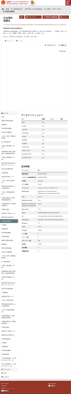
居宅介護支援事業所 (7, 169)
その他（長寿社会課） (7, 300)
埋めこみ (63, 45)
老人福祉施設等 (6, 142)
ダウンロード (32, 17)
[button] (39, 17)
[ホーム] (3, 9)
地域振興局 (4, 229)
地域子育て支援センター (8, 213)
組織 (7, 9)
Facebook (6, 377)
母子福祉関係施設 (6, 128)
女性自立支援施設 (6, 132)
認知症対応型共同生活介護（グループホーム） (8, 164)
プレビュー (9, 41)
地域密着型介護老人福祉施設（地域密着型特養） (8, 152)
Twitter (5, 373)
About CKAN (4, 383)
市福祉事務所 (5, 236)
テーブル (20, 41)
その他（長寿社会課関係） (7, 181)
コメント (65, 17)
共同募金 (4, 225)
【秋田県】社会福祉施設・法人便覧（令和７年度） (43, 9)
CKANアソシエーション (8, 388)
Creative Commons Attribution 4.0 (48, 188)
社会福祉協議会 (9, 11)
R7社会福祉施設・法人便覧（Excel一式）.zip (8, 359)
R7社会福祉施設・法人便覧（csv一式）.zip (8, 365)
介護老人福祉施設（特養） (7, 146)
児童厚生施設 (5, 209)
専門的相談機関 (6, 232)
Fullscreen (62, 51)
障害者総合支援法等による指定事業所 (8, 187)
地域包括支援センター (7, 176)
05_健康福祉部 (16, 9)
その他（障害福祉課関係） (7, 193)
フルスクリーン (51, 45)
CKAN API (4, 386)
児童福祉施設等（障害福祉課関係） (8, 204)
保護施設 (4, 124)
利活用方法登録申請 (51, 17)
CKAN (51, 386)
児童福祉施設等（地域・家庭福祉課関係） (8, 199)
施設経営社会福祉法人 (7, 217)
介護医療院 (4, 173)
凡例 (2, 117)
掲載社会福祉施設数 (7, 120)
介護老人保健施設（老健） (7, 158)
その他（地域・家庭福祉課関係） (8, 137)
